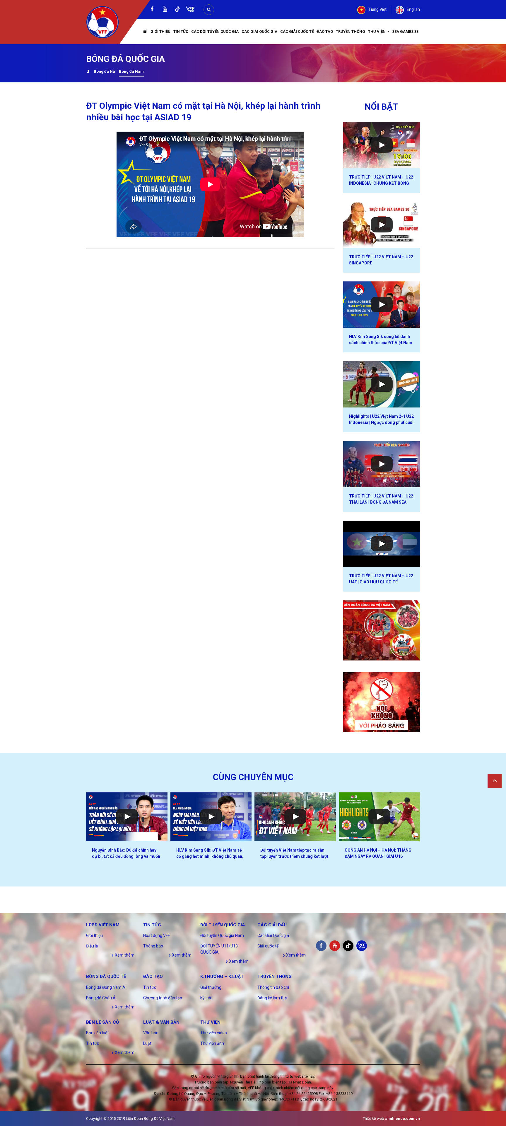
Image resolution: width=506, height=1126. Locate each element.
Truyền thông (350, 31)
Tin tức (180, 31)
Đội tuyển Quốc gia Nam (222, 935)
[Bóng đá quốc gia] (88, 72)
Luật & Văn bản (161, 1022)
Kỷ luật (206, 998)
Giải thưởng (210, 987)
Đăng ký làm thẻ (272, 998)
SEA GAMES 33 (405, 31)
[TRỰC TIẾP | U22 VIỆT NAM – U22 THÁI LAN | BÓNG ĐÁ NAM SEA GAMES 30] (381, 464)
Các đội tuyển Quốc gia (215, 31)
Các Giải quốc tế (297, 31)
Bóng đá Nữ (104, 71)
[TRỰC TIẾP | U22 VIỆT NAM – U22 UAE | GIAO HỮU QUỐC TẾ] (381, 544)
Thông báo (153, 946)
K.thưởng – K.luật (222, 976)
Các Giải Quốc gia (259, 31)
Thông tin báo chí (273, 987)
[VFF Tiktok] (177, 10)
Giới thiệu (160, 31)
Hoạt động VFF (156, 935)
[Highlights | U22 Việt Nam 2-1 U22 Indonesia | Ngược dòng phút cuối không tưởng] (381, 384)
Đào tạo (325, 31)
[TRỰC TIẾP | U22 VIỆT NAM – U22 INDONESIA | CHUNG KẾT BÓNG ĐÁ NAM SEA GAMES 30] (381, 145)
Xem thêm (124, 955)
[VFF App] (190, 10)
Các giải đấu (272, 925)
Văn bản (150, 1032)
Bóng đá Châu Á (101, 998)
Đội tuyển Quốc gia (222, 925)
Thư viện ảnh (212, 1043)
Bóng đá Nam (131, 71)
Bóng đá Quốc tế (106, 976)
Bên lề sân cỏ (102, 1022)
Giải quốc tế (267, 946)
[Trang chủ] (145, 32)
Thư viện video (213, 1032)
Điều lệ (92, 946)
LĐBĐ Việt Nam (102, 925)
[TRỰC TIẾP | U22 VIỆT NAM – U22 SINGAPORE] (381, 225)
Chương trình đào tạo (162, 998)
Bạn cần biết (97, 1032)
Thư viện (377, 31)
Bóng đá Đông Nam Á (105, 987)
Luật (147, 1043)
